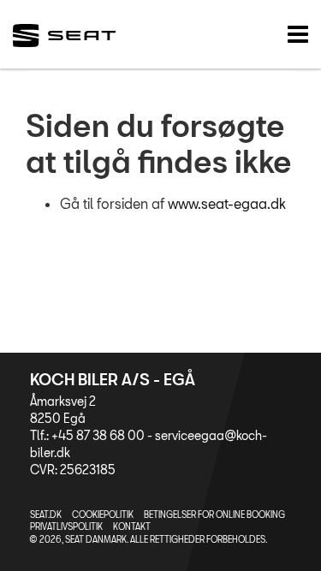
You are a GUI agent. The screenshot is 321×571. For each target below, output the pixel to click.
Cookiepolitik (103, 514)
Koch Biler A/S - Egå (112, 379)
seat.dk (46, 514)
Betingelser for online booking (214, 514)
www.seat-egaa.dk (227, 203)
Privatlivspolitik (66, 526)
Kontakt (132, 526)
